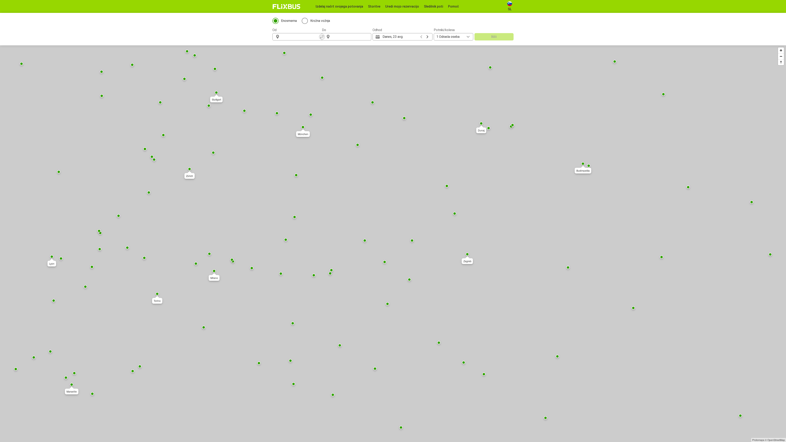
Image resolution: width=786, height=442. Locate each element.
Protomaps (758, 440)
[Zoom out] (781, 56)
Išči (494, 37)
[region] (393, 243)
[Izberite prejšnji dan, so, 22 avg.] (421, 36)
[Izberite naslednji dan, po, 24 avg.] (427, 36)
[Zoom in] (781, 50)
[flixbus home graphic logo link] (286, 6)
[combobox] (300, 36)
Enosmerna (289, 21)
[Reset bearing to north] (781, 62)
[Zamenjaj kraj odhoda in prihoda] (322, 37)
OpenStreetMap (776, 440)
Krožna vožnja (320, 21)
